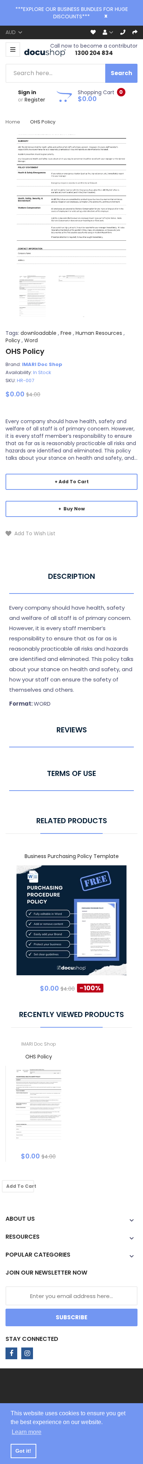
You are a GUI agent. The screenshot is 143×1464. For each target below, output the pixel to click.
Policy (13, 340)
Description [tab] (71, 576)
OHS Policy (38, 1056)
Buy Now (73, 509)
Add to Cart (74, 481)
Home (13, 121)
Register (35, 99)
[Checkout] (135, 32)
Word (31, 340)
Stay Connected (32, 1339)
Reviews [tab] (71, 730)
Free (66, 333)
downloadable (38, 333)
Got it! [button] (23, 1451)
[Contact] (122, 32)
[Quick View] (100, 925)
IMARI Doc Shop (42, 364)
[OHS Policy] (32, 295)
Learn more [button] (26, 1432)
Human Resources (99, 333)
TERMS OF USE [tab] (71, 773)
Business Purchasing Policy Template (72, 856)
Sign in (27, 92)
